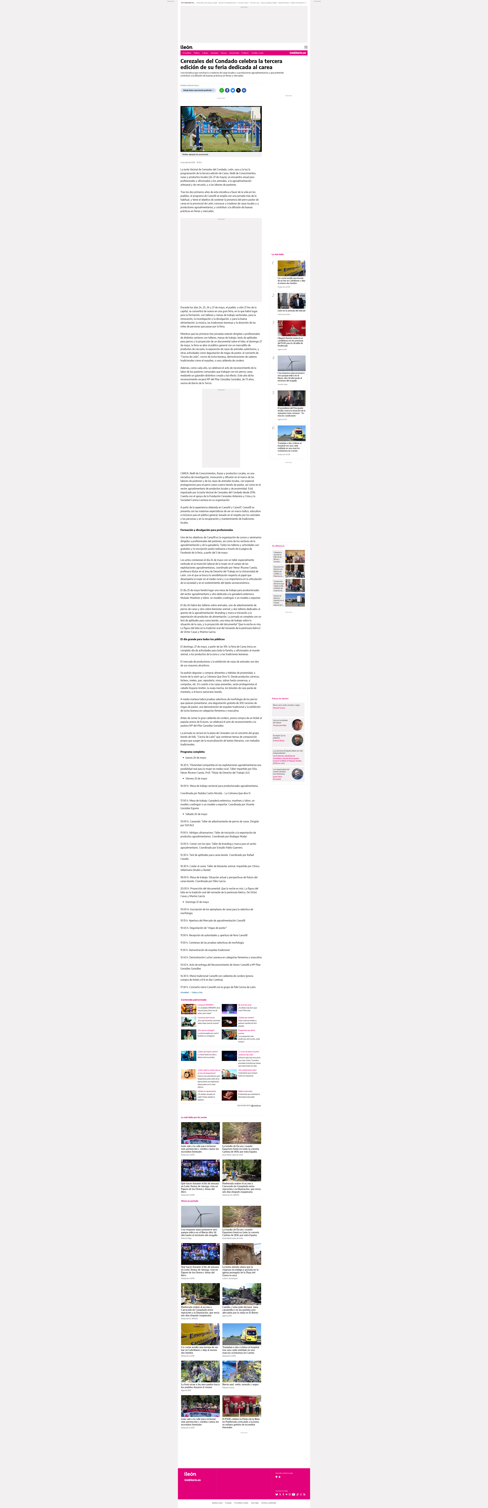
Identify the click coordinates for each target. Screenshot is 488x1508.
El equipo (228, 1503)
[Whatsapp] (221, 90)
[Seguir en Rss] (304, 1494)
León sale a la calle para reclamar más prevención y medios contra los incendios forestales (200, 1149)
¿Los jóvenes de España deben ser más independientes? (288, 752)
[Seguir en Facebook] (283, 1494)
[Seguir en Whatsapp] (301, 1494)
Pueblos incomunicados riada (299, 3)
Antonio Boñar (278, 741)
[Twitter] (238, 90)
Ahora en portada (189, 1201)
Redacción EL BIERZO (230, 1195)
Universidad (234, 53)
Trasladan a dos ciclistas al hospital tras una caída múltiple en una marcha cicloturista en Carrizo (240, 1350)
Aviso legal (254, 1503)
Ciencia (224, 53)
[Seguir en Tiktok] (297, 1494)
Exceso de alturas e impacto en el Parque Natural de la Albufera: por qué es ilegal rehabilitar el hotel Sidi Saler (279, 600)
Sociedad (214, 53)
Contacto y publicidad (268, 1503)
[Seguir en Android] (276, 1477)
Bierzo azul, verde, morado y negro (240, 1384)
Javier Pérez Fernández (277, 778)
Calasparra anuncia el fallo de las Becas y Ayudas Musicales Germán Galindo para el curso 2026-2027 (278, 557)
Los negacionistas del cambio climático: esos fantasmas (281, 771)
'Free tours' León (254, 3)
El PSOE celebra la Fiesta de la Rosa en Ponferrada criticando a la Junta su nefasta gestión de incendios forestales (241, 1423)
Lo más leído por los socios (194, 1117)
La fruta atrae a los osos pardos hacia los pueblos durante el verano (200, 1386)
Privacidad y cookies (241, 1503)
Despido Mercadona (283, 3)
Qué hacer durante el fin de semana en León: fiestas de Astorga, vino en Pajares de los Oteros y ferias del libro (200, 1187)
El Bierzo (245, 53)
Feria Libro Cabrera (243, 3)
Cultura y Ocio (197, 992)
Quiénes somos (217, 1503)
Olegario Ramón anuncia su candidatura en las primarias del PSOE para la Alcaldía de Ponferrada (290, 342)
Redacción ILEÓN (187, 1155)
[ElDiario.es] (297, 53)
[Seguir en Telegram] (286, 1494)
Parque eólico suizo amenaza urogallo (206, 3)
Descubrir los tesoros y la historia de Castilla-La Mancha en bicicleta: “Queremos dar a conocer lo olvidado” (279, 571)
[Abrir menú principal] (306, 47)
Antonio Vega (186, 1238)
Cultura (205, 53)
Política (197, 53)
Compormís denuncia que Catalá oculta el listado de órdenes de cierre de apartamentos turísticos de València (279, 586)
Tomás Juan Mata (284, 314)
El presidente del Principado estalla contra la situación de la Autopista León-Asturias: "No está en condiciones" (291, 412)
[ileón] (198, 1474)
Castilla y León (257, 53)
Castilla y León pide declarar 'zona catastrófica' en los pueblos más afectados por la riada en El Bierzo (240, 1309)
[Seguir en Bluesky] (277, 1494)
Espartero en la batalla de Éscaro (227, 3)
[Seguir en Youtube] (293, 1494)
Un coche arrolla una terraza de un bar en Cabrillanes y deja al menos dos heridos (199, 1350)
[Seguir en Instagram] (290, 1494)
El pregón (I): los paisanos (279, 736)
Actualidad (186, 53)
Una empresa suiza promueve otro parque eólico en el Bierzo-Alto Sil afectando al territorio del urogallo (199, 1232)
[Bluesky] (233, 90)
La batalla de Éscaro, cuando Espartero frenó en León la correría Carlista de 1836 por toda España (240, 1149)
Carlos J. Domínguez (230, 1278)
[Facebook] (227, 90)
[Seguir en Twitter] (280, 1494)
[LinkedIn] (244, 90)
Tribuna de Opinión (280, 698)
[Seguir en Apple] (279, 1477)
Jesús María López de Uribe (232, 1155)
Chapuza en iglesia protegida (269, 3)
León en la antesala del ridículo (292, 310)
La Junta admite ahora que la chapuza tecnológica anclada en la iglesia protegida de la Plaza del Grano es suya (240, 1271)
